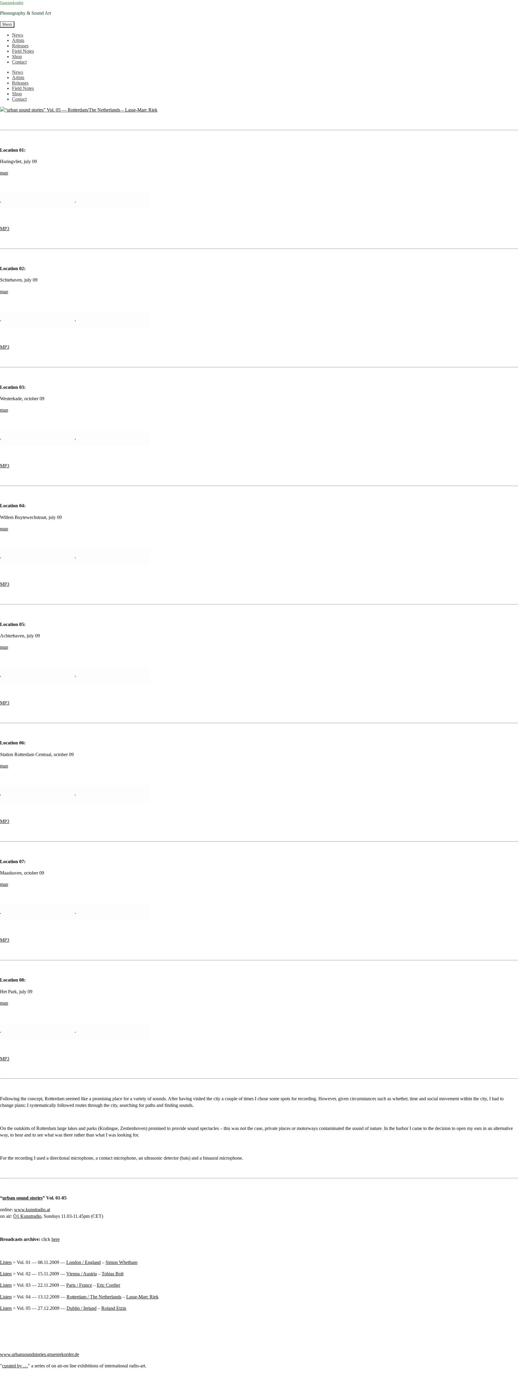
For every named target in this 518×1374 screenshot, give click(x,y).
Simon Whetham (121, 1262)
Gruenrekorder (11, 2)
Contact (19, 61)
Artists (18, 40)
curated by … (15, 1365)
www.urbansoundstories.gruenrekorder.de (39, 1354)
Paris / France (79, 1285)
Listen (6, 1262)
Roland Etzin (113, 1308)
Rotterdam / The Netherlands (94, 1296)
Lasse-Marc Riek (142, 1296)
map (4, 172)
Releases (20, 45)
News (17, 34)
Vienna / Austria (81, 1273)
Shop (17, 56)
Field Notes (23, 51)
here (56, 1239)
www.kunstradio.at (32, 1209)
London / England (83, 1262)
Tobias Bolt (113, 1273)
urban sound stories (22, 1197)
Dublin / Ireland (82, 1308)
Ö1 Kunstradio (27, 1216)
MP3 (4, 228)
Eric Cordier (108, 1285)
